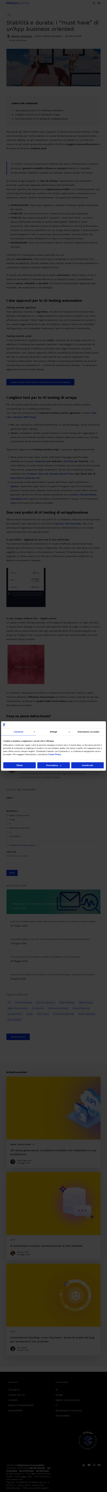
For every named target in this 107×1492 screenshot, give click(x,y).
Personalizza (52, 765)
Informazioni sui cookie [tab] (88, 732)
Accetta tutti (87, 765)
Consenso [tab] (18, 732)
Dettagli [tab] (53, 732)
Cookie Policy (54, 754)
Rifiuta (20, 765)
